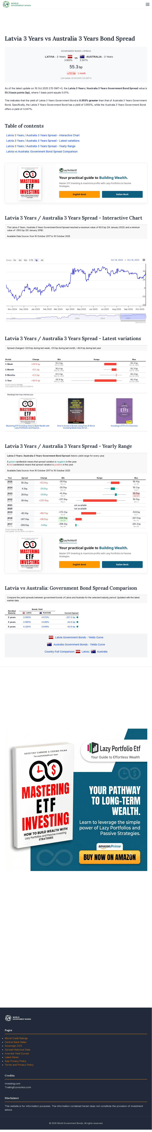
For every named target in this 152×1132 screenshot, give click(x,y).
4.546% (45, 622)
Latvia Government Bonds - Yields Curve (79, 637)
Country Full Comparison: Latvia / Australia (76, 651)
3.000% (27, 617)
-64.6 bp (71, 622)
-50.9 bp (71, 626)
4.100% (27, 626)
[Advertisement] (76, 20)
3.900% (27, 622)
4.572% (45, 617)
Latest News (12, 1057)
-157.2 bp (71, 617)
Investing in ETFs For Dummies (124, 426)
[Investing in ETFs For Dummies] (124, 411)
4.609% (45, 626)
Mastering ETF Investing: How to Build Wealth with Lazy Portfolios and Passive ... (27, 427)
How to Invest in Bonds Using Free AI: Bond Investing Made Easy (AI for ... (76, 427)
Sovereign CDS (13, 1045)
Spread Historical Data (17, 1049)
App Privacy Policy (15, 1061)
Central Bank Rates (15, 1042)
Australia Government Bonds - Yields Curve (79, 644)
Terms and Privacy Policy (19, 1064)
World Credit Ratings (16, 1038)
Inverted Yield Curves (17, 1053)
